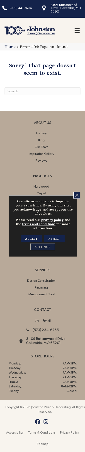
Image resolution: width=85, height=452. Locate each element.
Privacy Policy (69, 432)
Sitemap (43, 444)
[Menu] (77, 30)
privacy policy (52, 220)
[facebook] (38, 422)
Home (10, 46)
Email (46, 321)
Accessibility (15, 432)
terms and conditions (39, 224)
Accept (31, 239)
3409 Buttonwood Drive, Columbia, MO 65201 (66, 8)
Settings (42, 247)
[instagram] (46, 422)
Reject (54, 239)
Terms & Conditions (42, 432)
